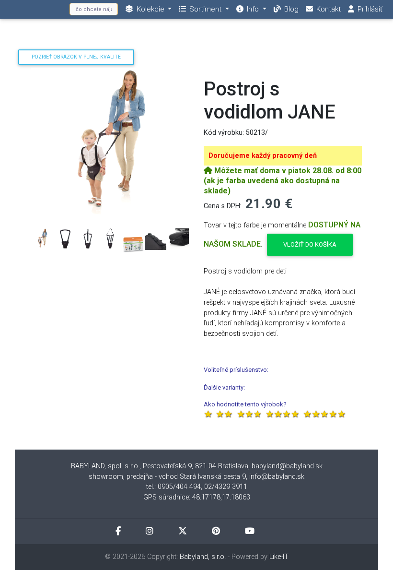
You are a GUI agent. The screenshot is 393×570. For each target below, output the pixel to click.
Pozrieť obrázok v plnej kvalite (76, 57)
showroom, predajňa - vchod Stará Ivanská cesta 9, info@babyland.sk (196, 477)
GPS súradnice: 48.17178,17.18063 (196, 497)
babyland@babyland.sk (287, 466)
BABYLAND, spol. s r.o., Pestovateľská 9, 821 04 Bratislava (159, 466)
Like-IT (279, 557)
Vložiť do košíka (309, 244)
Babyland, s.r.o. (203, 557)
